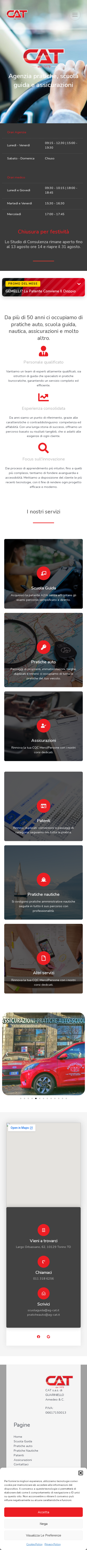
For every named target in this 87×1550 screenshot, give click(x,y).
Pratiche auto (43, 662)
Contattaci (21, 1464)
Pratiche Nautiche (26, 1450)
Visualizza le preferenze (43, 1535)
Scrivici (43, 1304)
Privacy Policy (53, 1544)
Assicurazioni (43, 740)
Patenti (43, 821)
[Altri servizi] (43, 958)
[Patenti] (43, 806)
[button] (81, 1473)
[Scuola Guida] (43, 573)
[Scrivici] (44, 1293)
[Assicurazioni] (43, 726)
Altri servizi (43, 973)
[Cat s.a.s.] (16, 14)
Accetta (43, 1512)
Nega (44, 1524)
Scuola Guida (43, 588)
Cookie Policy (34, 1544)
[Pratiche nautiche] (43, 879)
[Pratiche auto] (43, 647)
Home (18, 1437)
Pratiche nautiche (43, 894)
